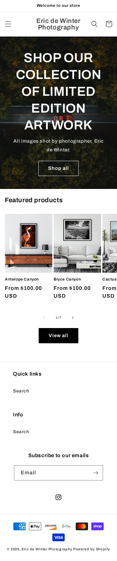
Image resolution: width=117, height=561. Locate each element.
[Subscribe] (95, 472)
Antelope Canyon (22, 279)
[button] (8, 24)
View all (58, 335)
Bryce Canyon (67, 279)
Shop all (58, 168)
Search (21, 391)
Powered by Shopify (91, 549)
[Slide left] (44, 318)
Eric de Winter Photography (46, 549)
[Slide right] (73, 318)
